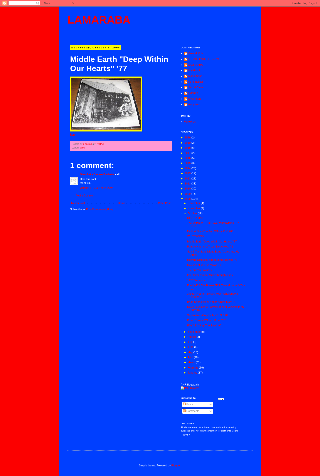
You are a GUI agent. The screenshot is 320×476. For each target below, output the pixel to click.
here (73, 134)
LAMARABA (98, 20)
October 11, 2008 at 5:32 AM (96, 187)
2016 (188, 158)
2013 (188, 173)
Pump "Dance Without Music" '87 (206, 320)
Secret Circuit (196, 87)
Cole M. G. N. (196, 53)
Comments (192, 411)
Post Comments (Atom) (99, 209)
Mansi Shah (195, 76)
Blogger (175, 465)
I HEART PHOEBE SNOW (203, 59)
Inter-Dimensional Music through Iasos (210, 275)
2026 (188, 137)
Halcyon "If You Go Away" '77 (204, 265)
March (192, 362)
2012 (188, 178)
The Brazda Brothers (199, 270)
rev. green (194, 104)
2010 (188, 188)
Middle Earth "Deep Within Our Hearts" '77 (212, 241)
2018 (188, 147)
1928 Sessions (196, 280)
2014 (188, 168)
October (193, 213)
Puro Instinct (195, 81)
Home (121, 203)
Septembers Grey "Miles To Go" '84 (207, 315)
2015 (188, 163)
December (194, 203)
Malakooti (194, 70)
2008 (188, 198)
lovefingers (194, 98)
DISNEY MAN (195, 218)
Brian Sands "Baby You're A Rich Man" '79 (211, 302)
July (190, 342)
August (192, 336)
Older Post (164, 203)
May (190, 352)
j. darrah (193, 93)
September (194, 331)
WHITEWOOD (195, 236)
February (193, 367)
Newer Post (78, 203)
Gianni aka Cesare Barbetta (97, 174)
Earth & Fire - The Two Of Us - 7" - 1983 (210, 231)
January (193, 372)
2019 (188, 142)
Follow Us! (190, 121)
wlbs (82, 147)
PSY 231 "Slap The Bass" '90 (204, 325)
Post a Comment (85, 195)
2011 (188, 183)
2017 (188, 153)
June (191, 347)
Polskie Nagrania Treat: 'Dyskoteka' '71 (210, 246)
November (194, 208)
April (191, 357)
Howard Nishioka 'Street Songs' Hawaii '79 (212, 259)
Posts (189, 404)
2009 (188, 193)
